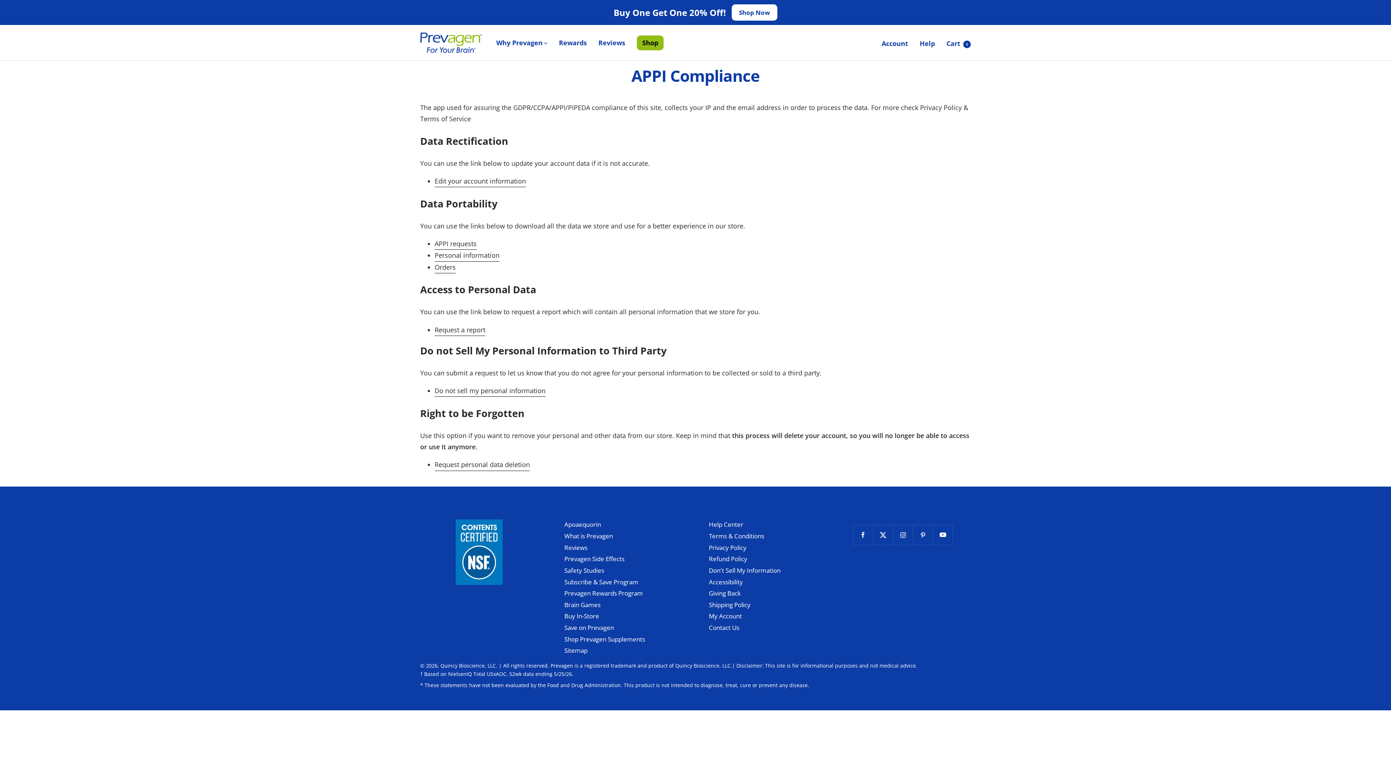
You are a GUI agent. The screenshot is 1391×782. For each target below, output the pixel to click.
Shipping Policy (730, 605)
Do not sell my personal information (490, 390)
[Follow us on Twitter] (883, 535)
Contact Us (724, 627)
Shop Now (754, 12)
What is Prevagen (588, 536)
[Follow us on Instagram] (903, 535)
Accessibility (726, 582)
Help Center (726, 524)
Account (895, 43)
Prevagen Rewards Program (603, 593)
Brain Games (582, 605)
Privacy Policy (728, 547)
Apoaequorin (582, 524)
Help (927, 43)
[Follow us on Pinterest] (923, 535)
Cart (957, 43)
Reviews (611, 42)
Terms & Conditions (736, 536)
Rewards (573, 42)
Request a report (460, 329)
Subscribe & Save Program (601, 582)
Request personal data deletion (482, 464)
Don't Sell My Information (745, 570)
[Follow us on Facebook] (863, 535)
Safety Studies (584, 570)
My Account (725, 616)
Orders (445, 267)
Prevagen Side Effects (594, 559)
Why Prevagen (519, 42)
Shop (650, 42)
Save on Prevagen (589, 627)
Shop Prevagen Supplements (604, 639)
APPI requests (456, 243)
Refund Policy (728, 559)
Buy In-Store (581, 616)
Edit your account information (480, 181)
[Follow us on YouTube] (943, 535)
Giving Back (725, 593)
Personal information (467, 255)
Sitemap (576, 650)
